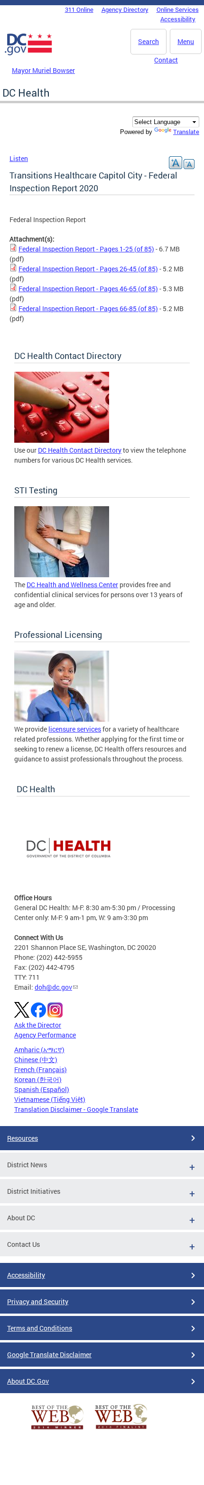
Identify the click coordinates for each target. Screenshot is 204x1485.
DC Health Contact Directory (79, 450)
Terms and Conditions (39, 1328)
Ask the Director (37, 1024)
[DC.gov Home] (28, 53)
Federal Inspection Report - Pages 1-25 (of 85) (86, 248)
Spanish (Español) (41, 1089)
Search (148, 41)
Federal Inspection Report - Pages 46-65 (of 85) (88, 288)
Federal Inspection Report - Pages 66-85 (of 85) (88, 308)
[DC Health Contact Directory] (61, 440)
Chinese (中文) (35, 1059)
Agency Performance (45, 1034)
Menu (185, 41)
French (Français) (40, 1069)
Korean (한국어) (38, 1079)
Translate (186, 131)
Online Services (178, 9)
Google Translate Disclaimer (49, 1354)
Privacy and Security (37, 1301)
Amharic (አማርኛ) (39, 1049)
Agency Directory (125, 9)
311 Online (79, 9)
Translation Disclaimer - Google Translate (76, 1109)
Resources (22, 1138)
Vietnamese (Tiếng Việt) (49, 1099)
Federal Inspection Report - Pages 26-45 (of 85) (88, 268)
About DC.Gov (28, 1381)
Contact (166, 59)
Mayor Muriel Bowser (43, 70)
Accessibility (177, 19)
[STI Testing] (61, 574)
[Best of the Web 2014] (57, 1429)
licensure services (74, 729)
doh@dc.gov (53, 987)
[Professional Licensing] (61, 719)
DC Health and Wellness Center (72, 584)
